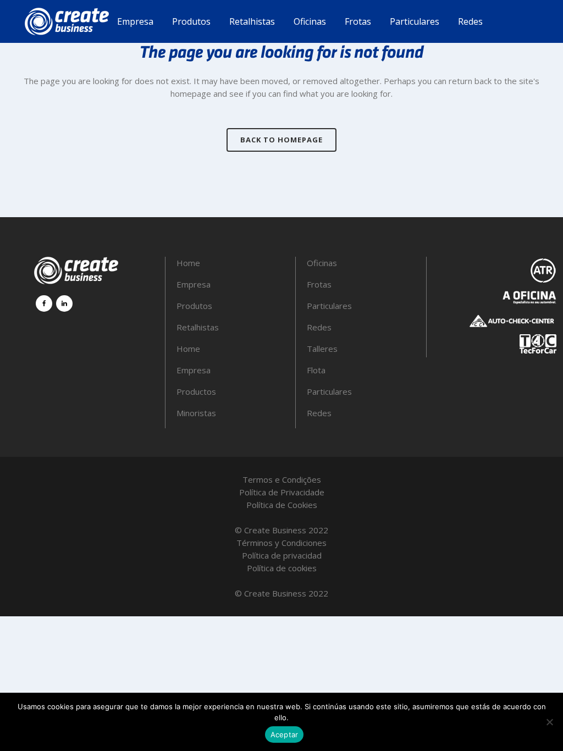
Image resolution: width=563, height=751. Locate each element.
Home (188, 262)
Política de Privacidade (281, 492)
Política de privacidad (282, 555)
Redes (319, 327)
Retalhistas (197, 327)
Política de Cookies (281, 504)
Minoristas (196, 412)
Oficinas (322, 262)
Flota (316, 370)
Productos (196, 391)
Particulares (329, 305)
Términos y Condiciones (281, 542)
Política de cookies (282, 567)
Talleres (322, 348)
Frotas (319, 284)
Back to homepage (281, 140)
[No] (549, 721)
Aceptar (285, 734)
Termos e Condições (281, 479)
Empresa (193, 284)
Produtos (194, 305)
